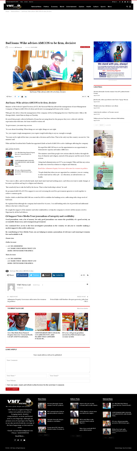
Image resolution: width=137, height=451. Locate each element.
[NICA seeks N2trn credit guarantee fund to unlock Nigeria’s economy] (74, 422)
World (62, 6)
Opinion (81, 6)
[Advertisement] (68, 26)
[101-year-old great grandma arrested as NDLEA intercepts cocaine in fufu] (10, 172)
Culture (95, 6)
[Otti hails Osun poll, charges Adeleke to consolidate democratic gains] (42, 422)
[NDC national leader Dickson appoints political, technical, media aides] (42, 414)
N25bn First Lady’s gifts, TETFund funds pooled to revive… (119, 431)
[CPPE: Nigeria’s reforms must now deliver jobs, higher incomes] (74, 414)
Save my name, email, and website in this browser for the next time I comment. (35, 385)
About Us (31, 1)
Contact (26, 1)
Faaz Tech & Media (127, 448)
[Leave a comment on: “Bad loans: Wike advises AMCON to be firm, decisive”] (88, 96)
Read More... (20, 436)
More (110, 6)
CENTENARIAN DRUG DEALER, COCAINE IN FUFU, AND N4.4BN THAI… (24, 162)
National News (36, 6)
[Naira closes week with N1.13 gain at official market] (74, 431)
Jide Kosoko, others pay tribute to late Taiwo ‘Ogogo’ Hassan (111, 99)
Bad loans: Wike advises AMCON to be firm (21, 271)
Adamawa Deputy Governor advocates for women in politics (67, 168)
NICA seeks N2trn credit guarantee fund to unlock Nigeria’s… (87, 421)
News (21, 1)
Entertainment (71, 6)
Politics (46, 6)
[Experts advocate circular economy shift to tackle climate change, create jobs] (74, 406)
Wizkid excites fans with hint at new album (106, 106)
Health (88, 6)
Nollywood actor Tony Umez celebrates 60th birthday (109, 118)
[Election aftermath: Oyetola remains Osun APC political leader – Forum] (42, 406)
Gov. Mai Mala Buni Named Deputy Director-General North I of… (121, 405)
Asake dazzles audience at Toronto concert (106, 112)
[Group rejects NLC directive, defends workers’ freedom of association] (42, 430)
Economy (54, 6)
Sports (103, 6)
